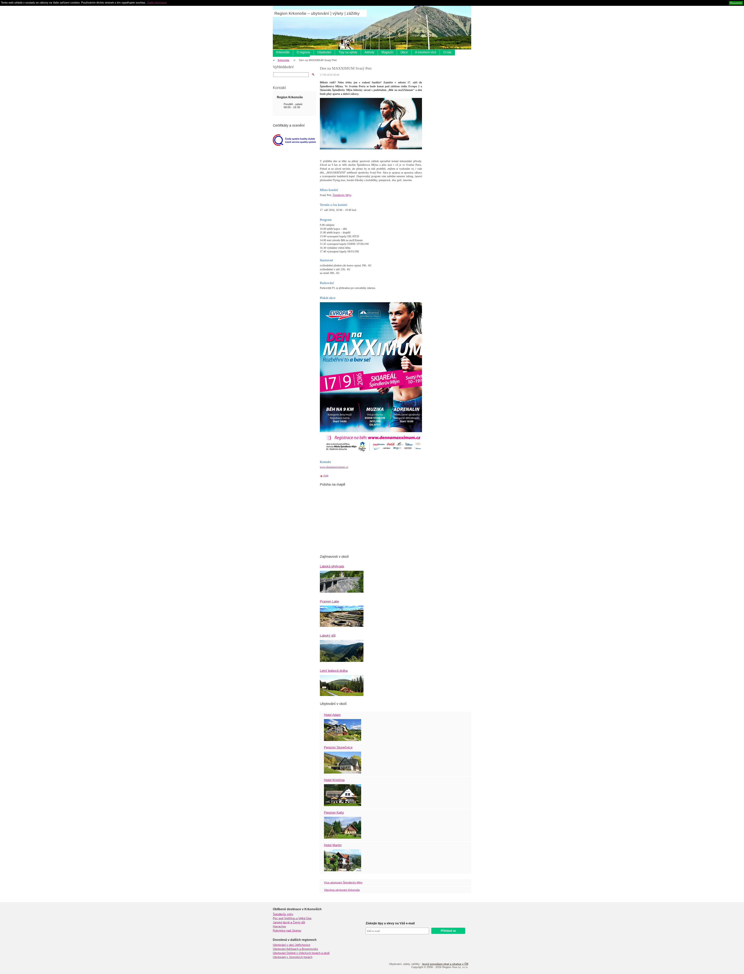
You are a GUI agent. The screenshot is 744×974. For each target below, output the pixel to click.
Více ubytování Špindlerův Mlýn (343, 882)
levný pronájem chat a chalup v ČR (445, 963)
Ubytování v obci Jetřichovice (291, 944)
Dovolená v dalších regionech (295, 939)
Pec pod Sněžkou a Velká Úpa (292, 918)
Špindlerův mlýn (283, 914)
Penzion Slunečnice (338, 747)
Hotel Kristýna (334, 780)
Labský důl (328, 635)
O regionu (303, 52)
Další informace (157, 2)
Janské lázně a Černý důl (289, 922)
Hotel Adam (332, 715)
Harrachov (279, 926)
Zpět (325, 475)
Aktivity (369, 52)
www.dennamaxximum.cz (334, 467)
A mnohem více (425, 52)
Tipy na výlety (347, 52)
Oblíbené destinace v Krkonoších (297, 909)
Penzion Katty (334, 812)
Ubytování (324, 52)
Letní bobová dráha (334, 671)
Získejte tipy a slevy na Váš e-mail (390, 923)
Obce (404, 52)
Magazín (387, 52)
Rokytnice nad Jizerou (287, 930)
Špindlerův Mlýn (342, 195)
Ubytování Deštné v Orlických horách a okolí (301, 953)
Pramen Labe (329, 601)
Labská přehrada (332, 566)
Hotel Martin (333, 845)
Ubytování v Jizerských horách (292, 957)
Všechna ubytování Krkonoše (342, 889)
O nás (447, 52)
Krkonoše (282, 52)
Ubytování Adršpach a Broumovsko (295, 949)
